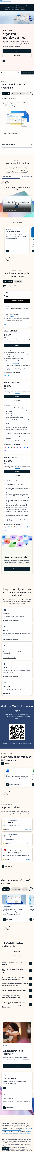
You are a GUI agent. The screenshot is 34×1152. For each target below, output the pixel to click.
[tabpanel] (17, 122)
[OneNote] (21, 447)
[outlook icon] (5, 324)
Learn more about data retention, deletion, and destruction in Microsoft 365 (16, 1133)
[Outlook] (5, 375)
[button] (10, 73)
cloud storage (12, 316)
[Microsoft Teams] (5, 450)
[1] (2, 1121)
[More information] (17, 314)
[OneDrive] (8, 375)
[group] (14, 240)
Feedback (5, 1148)
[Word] (8, 447)
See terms (17, 341)
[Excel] (11, 447)
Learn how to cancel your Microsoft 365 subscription (17, 1129)
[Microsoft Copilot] (5, 447)
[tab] (6, 93)
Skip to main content (5, 1)
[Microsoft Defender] (27, 447)
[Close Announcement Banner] (31, 6)
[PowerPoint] (14, 447)
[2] (2, 1137)
